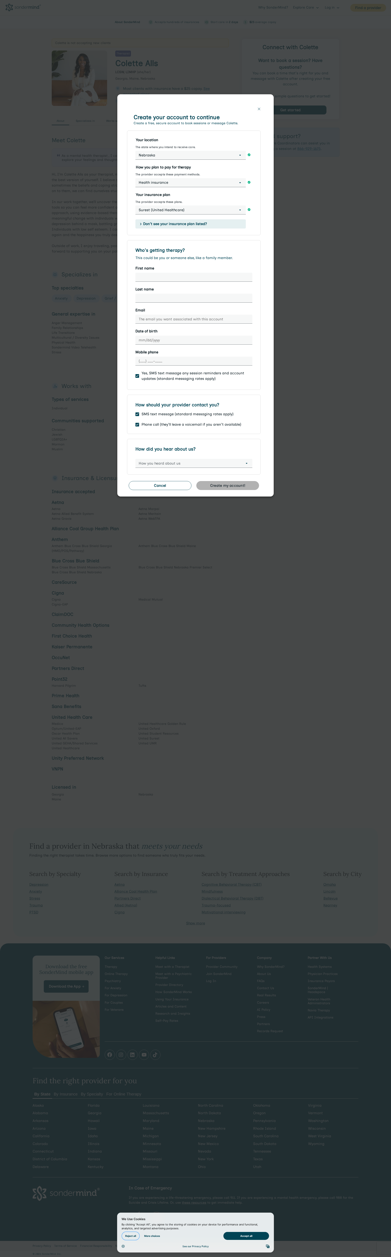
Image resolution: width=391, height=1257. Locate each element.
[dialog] (195, 297)
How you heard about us (159, 463)
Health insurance (153, 182)
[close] (259, 109)
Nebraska (147, 155)
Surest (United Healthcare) (162, 210)
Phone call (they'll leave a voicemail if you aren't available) (191, 424)
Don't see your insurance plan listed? (175, 224)
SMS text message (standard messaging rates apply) (188, 414)
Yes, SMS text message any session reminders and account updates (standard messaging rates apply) (193, 376)
